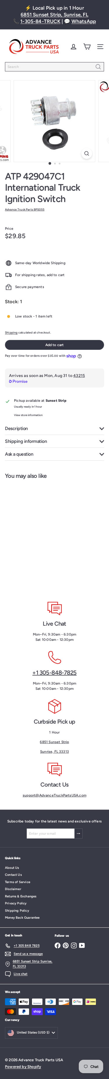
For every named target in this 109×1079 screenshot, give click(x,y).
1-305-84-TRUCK (40, 21)
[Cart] (87, 46)
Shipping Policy (17, 911)
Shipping (11, 332)
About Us (12, 868)
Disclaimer (13, 889)
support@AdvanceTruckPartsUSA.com (54, 795)
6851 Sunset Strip (54, 742)
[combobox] (54, 66)
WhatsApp (84, 21)
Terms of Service (17, 882)
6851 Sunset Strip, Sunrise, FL (54, 14)
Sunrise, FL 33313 (54, 752)
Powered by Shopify (23, 1066)
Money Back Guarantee (22, 918)
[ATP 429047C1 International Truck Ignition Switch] (36, 536)
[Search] (98, 66)
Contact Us (13, 875)
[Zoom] (86, 153)
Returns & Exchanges (20, 896)
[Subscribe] (78, 833)
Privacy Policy (16, 903)
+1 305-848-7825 (54, 672)
